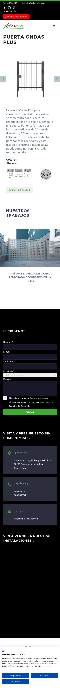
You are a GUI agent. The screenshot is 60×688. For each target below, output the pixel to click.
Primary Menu (54, 26)
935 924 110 (11, 3)
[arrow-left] (3, 79)
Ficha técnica (19, 190)
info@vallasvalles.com (36, 3)
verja (39, 148)
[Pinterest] (14, 7)
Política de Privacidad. (20, 406)
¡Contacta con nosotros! (16, 16)
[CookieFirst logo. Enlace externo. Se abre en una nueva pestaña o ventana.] (3, 651)
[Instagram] (9, 7)
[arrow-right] (57, 79)
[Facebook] (4, 7)
